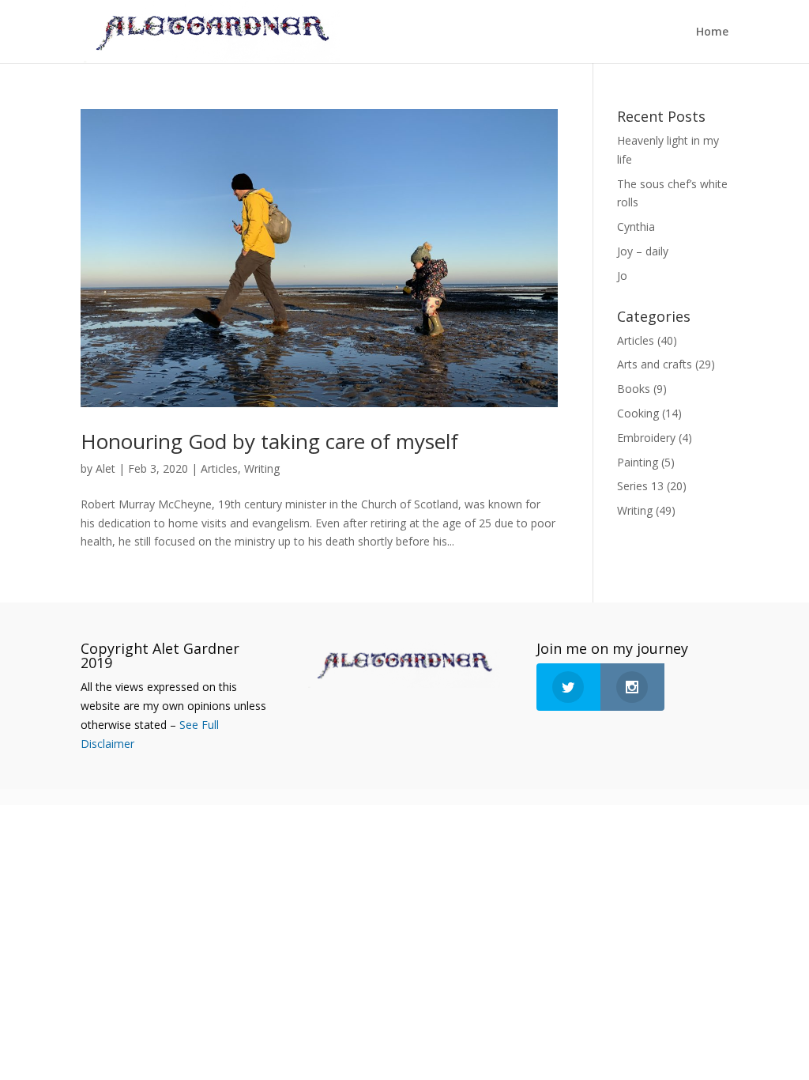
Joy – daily (642, 251)
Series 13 (640, 485)
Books (633, 388)
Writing (262, 468)
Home (712, 32)
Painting (637, 462)
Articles (219, 468)
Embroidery (646, 437)
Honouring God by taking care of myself (269, 441)
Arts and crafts (654, 364)
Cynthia (636, 226)
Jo (622, 275)
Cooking (638, 413)
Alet (105, 468)
